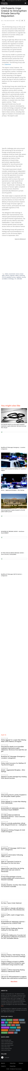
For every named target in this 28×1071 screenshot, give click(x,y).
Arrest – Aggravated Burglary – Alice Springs (13, 770)
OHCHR (4, 277)
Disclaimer (21, 1063)
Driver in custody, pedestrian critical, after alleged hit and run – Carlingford (13, 824)
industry (7, 275)
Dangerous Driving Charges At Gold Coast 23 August (13, 830)
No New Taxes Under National (11, 903)
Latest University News (6, 1048)
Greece (18, 274)
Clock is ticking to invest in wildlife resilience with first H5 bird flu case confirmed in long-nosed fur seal (13, 963)
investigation (4, 1032)
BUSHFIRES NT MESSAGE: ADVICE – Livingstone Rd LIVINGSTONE (13, 922)
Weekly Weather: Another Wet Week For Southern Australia (13, 885)
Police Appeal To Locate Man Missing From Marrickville (13, 802)
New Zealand (12, 1030)
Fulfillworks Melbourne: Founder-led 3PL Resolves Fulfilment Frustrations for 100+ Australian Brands (13, 936)
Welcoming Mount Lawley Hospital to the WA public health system (13, 795)
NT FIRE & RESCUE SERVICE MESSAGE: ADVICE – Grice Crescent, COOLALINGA (13, 816)
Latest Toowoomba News (7, 1041)
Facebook (6, 1057)
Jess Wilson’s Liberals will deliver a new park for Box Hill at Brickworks (12, 909)
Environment (13, 1027)
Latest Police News (5, 1046)
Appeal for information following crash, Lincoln (12, 855)
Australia (4, 1020)
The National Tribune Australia (16, 1068)
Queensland (22, 1022)
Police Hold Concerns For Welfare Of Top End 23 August (13, 764)
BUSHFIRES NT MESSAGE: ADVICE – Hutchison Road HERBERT (13, 809)
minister (18, 1025)
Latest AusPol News (5, 1050)
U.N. (15, 278)
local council (16, 1022)
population (9, 277)
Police (3, 1022)
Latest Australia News (6, 1040)
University (4, 1025)
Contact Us (3, 1066)
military (17, 275)
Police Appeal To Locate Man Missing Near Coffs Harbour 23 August (13, 740)
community (21, 1020)
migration (12, 275)
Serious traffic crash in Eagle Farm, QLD (12, 915)
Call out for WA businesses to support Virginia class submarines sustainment (14, 977)
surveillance (5, 278)
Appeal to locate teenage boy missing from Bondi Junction (14, 777)
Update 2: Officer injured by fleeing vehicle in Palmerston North (13, 970)
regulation (18, 277)
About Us (3, 1063)
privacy (14, 277)
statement (8, 64)
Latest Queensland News (7, 1043)
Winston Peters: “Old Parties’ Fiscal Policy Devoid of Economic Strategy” (13, 955)
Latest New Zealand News (7, 1045)
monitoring (22, 275)
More (2, 1006)
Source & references (20, 239)
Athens (6, 274)
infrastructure (5, 1030)
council (8, 1025)
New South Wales (5, 1027)
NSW (6, 1022)
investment (10, 1032)
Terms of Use (12, 1063)
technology (11, 278)
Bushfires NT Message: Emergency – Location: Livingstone (13, 757)
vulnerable (19, 278)
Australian (15, 1020)
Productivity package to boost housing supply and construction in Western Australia (13, 878)
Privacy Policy (12, 1066)
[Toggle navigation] (25, 3)
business (18, 1030)
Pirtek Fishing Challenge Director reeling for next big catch (12, 929)
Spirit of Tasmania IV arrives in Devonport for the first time (11, 862)
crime (16, 1032)
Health (18, 1027)
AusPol (13, 1025)
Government (12, 274)
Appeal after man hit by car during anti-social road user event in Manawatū (12, 870)
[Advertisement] (14, 132)
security (24, 277)
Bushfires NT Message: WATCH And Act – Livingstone (13, 849)
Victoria (10, 1022)
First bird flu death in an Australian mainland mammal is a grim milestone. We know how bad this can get (14, 749)
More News (14, 981)
